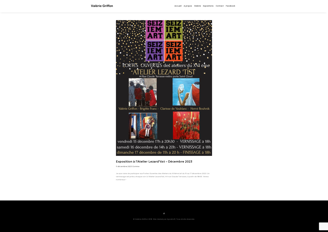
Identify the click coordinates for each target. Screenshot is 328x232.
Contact (220, 6)
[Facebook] (164, 213)
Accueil (178, 6)
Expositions (208, 6)
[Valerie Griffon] (102, 7)
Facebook (230, 6)
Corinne (136, 166)
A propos (188, 6)
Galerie (197, 6)
